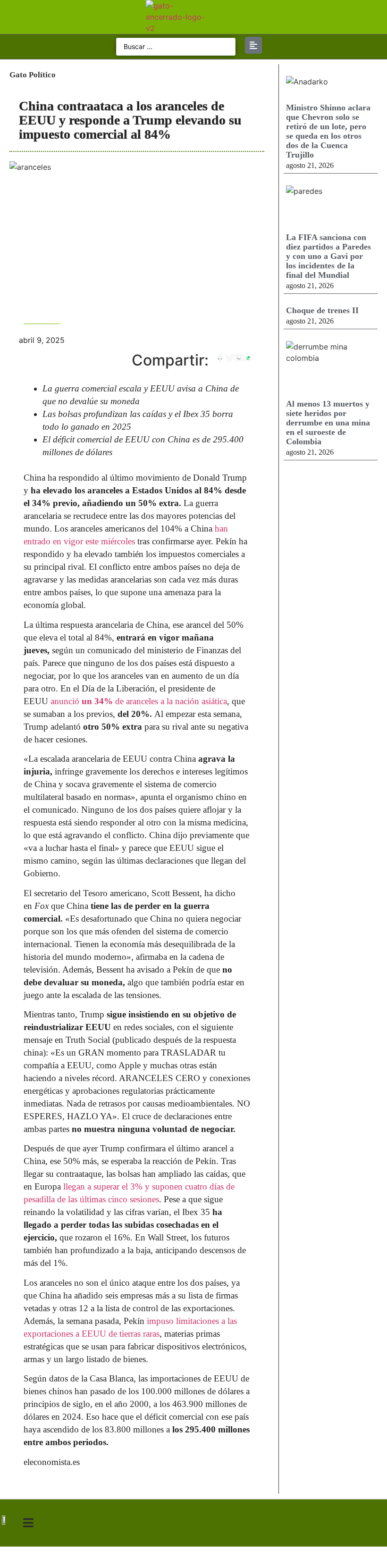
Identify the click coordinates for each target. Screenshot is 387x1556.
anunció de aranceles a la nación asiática (138, 701)
